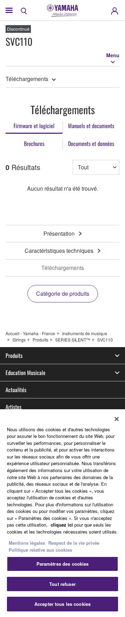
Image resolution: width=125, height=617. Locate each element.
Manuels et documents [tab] (91, 126)
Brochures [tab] (34, 143)
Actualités (16, 389)
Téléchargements (27, 79)
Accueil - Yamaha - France (30, 333)
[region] (62, 513)
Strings (19, 340)
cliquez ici (62, 524)
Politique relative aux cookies (40, 549)
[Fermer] (116, 419)
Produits (40, 340)
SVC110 (105, 340)
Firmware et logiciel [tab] (34, 126)
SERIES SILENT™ (72, 340)
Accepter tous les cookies (62, 604)
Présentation (59, 233)
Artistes (14, 407)
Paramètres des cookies (62, 563)
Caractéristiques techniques (59, 251)
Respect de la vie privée (73, 542)
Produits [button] (14, 355)
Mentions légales (27, 542)
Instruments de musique (84, 333)
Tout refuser (62, 584)
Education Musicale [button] (25, 372)
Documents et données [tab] (91, 143)
